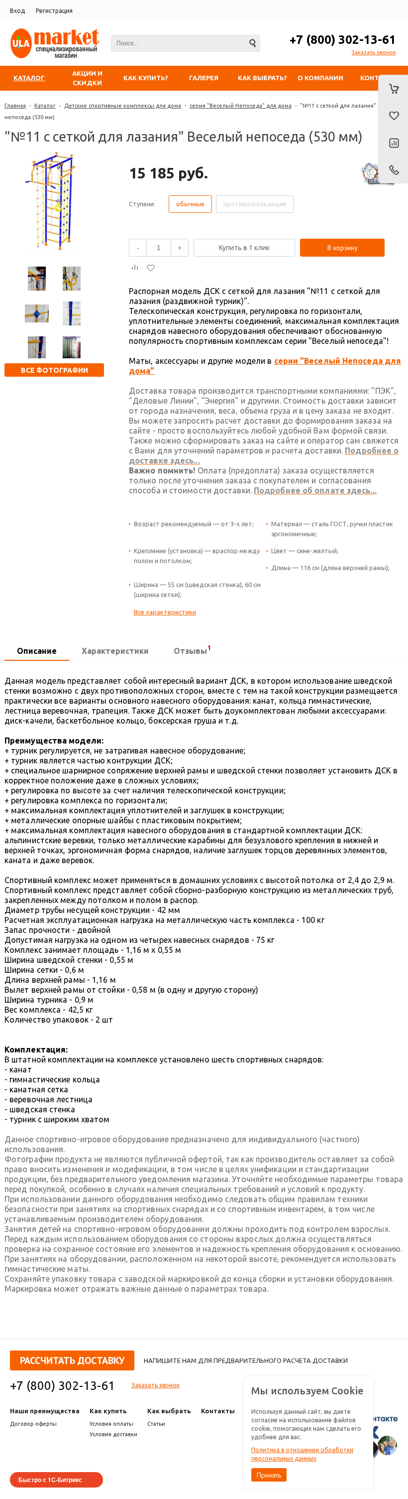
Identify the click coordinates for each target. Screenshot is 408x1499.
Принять (269, 1475)
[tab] (36, 651)
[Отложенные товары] (393, 116)
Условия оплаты (111, 1424)
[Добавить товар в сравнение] (135, 268)
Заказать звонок (374, 52)
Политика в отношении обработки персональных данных (302, 1454)
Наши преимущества (45, 1410)
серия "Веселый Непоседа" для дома (241, 106)
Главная (15, 106)
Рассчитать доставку (72, 1360)
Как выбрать (169, 1410)
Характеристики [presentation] (115, 650)
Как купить (108, 1410)
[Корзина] (393, 88)
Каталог (45, 106)
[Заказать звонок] (393, 169)
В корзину (342, 247)
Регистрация (54, 10)
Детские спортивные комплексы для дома (122, 106)
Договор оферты (33, 1424)
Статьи (156, 1424)
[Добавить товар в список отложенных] (151, 268)
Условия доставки (113, 1434)
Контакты (218, 1410)
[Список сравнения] (393, 143)
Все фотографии (54, 370)
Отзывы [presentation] (192, 649)
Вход (17, 10)
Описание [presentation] (37, 650)
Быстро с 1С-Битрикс (50, 1479)
